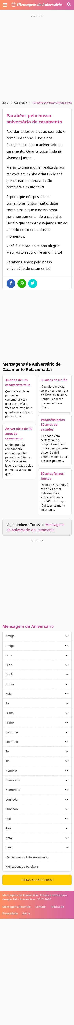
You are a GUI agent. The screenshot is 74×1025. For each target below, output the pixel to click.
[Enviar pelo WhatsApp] (21, 283)
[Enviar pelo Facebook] (11, 283)
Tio (8, 761)
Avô (8, 828)
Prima (10, 713)
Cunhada (12, 799)
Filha (9, 655)
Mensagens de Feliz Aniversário (27, 857)
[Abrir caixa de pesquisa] (69, 5)
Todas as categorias (37, 880)
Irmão (10, 684)
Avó (8, 819)
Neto (9, 847)
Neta (9, 838)
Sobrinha (12, 732)
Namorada (13, 780)
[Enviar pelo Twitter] (32, 283)
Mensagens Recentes (16, 906)
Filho (9, 665)
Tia (7, 751)
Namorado (13, 790)
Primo (10, 722)
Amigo (10, 646)
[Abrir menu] (5, 5)
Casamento (20, 102)
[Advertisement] (37, 56)
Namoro (11, 770)
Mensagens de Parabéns (22, 866)
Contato (40, 906)
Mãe (8, 693)
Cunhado (12, 809)
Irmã (9, 674)
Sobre (26, 913)
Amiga (10, 636)
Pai (8, 703)
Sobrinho (12, 742)
